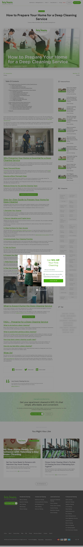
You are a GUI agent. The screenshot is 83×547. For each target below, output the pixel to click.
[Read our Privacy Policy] (62, 276)
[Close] (63, 256)
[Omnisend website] (41, 289)
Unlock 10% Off (53, 280)
